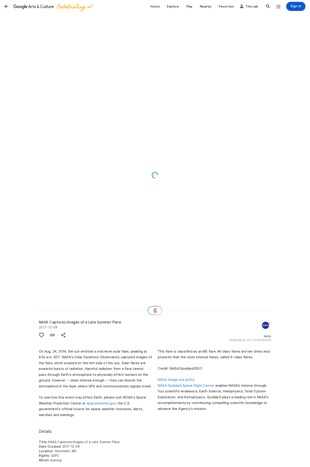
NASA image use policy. (176, 380)
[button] (6, 6)
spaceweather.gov (101, 403)
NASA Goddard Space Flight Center (186, 386)
